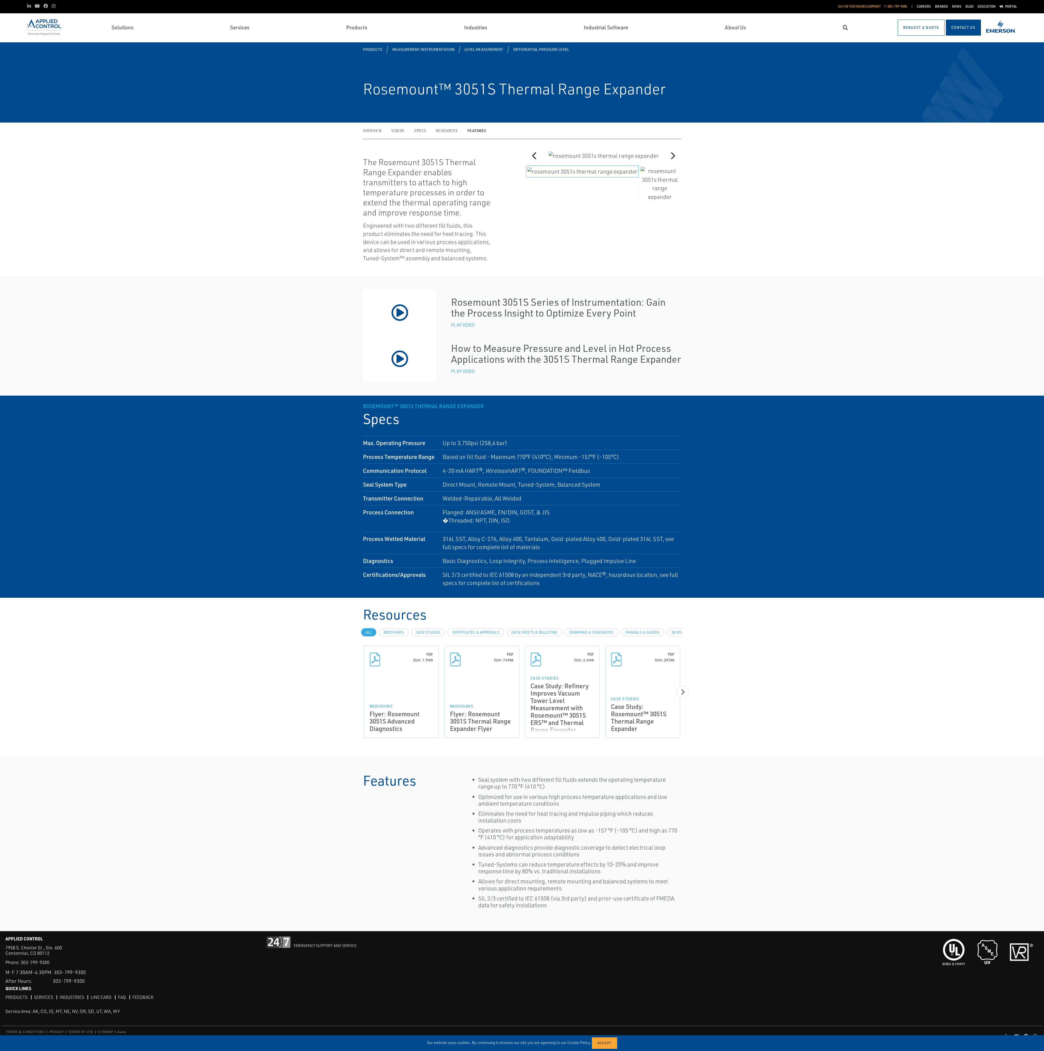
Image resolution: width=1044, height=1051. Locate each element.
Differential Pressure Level (541, 49)
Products (372, 49)
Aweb (121, 1032)
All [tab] (369, 632)
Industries (72, 997)
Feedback (143, 997)
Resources (447, 131)
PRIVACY (56, 1032)
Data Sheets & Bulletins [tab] (534, 632)
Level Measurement (483, 49)
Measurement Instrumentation (423, 49)
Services (43, 997)
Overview (372, 131)
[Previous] (535, 156)
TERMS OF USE (81, 1032)
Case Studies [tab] (428, 632)
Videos (398, 131)
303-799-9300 (35, 962)
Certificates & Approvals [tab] (475, 632)
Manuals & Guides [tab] (643, 632)
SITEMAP (105, 1032)
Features (476, 130)
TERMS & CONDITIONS (25, 1032)
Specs (420, 131)
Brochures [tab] (394, 632)
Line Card (101, 997)
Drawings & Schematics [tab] (591, 632)
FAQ (122, 997)
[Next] (672, 156)
